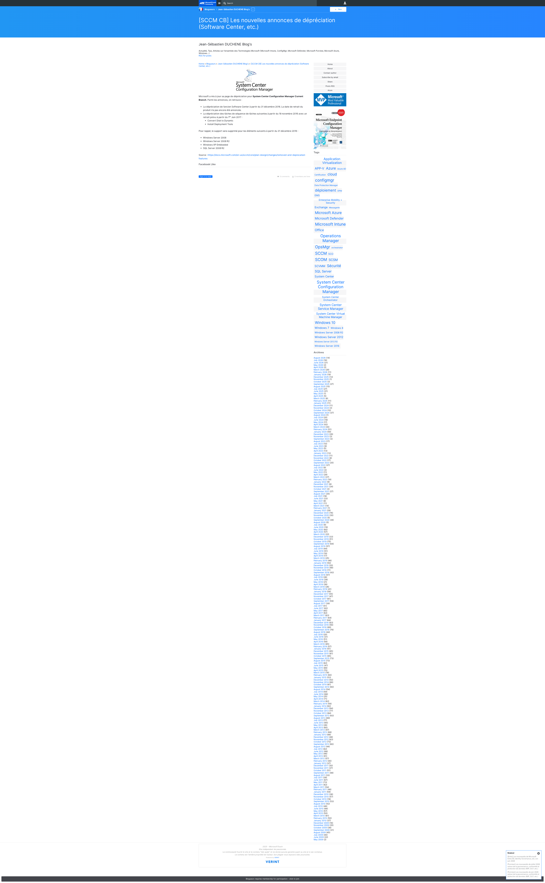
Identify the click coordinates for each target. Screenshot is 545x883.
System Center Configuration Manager (330, 287)
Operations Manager (330, 238)
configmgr (324, 180)
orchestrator (337, 247)
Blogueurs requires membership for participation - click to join (272, 879)
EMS (317, 195)
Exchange (321, 207)
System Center (324, 276)
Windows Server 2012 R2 (326, 341)
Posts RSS (330, 86)
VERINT (276, 857)
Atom (330, 90)
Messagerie (334, 207)
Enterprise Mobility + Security (330, 201)
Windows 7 (322, 328)
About (330, 68)
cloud (332, 174)
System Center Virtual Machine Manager (330, 315)
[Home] (207, 3)
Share (330, 82)
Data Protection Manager (326, 185)
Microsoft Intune (330, 224)
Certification (320, 175)
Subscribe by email (330, 77)
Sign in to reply (205, 176)
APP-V (319, 168)
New (340, 9)
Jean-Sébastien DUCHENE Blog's (233, 63)
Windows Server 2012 (329, 337)
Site (219, 3)
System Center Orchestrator (330, 298)
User (344, 3)
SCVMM (320, 266)
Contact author (330, 73)
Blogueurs (211, 63)
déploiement (325, 190)
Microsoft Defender (329, 218)
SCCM (321, 253)
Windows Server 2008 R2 (329, 332)
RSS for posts (205, 55)
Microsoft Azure (328, 213)
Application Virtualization (332, 161)
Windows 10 (325, 322)
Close (538, 853)
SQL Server (323, 271)
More (253, 9)
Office (319, 230)
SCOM (321, 259)
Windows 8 (337, 328)
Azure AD (341, 169)
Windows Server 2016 (327, 345)
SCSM (333, 260)
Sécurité (334, 266)
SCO (330, 253)
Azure (331, 168)
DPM (340, 191)
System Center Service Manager (330, 307)
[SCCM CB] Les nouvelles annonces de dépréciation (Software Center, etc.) (254, 64)
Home (330, 64)
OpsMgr (322, 246)
